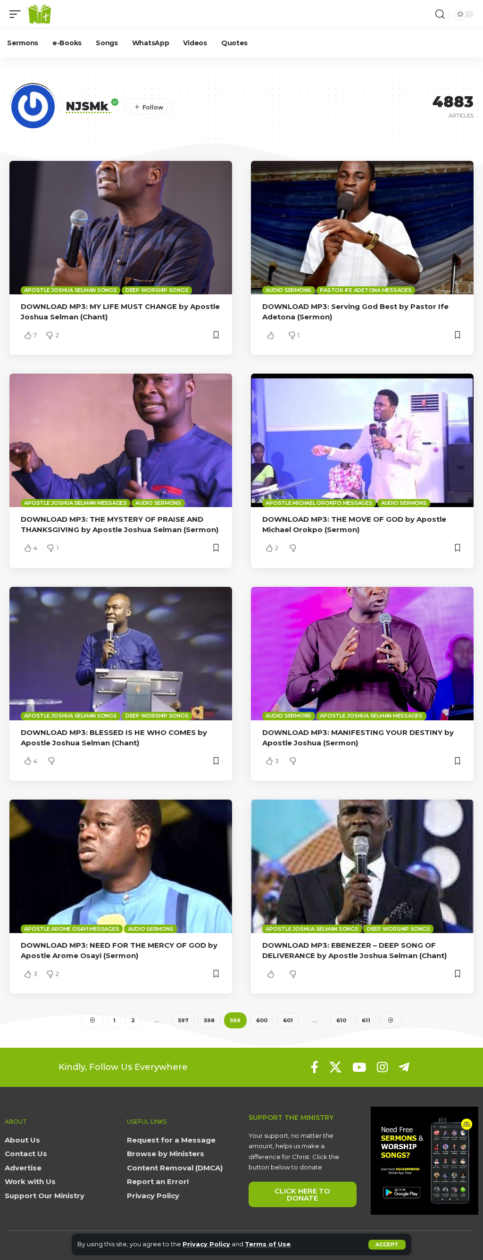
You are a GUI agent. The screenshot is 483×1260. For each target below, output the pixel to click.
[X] (335, 1067)
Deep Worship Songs (157, 290)
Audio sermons (288, 290)
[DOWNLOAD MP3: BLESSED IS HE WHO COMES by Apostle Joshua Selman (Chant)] (120, 653)
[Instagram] (382, 1067)
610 (341, 1020)
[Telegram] (404, 1067)
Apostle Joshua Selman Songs (70, 290)
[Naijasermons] (39, 14)
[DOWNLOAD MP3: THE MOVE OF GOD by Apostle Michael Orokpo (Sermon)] (362, 440)
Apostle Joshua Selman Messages (75, 503)
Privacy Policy (206, 1244)
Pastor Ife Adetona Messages (365, 290)
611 (366, 1020)
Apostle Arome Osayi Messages (71, 929)
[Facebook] (314, 1067)
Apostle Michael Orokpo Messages (319, 503)
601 (288, 1020)
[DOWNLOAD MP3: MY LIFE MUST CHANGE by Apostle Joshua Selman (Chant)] (120, 227)
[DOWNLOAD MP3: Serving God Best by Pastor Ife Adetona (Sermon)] (362, 227)
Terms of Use (268, 1244)
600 (261, 1020)
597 (183, 1020)
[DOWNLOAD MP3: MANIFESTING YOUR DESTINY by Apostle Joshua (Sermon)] (362, 653)
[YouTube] (359, 1067)
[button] (387, 1245)
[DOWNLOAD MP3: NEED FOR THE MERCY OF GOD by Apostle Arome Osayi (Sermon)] (120, 866)
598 (209, 1020)
